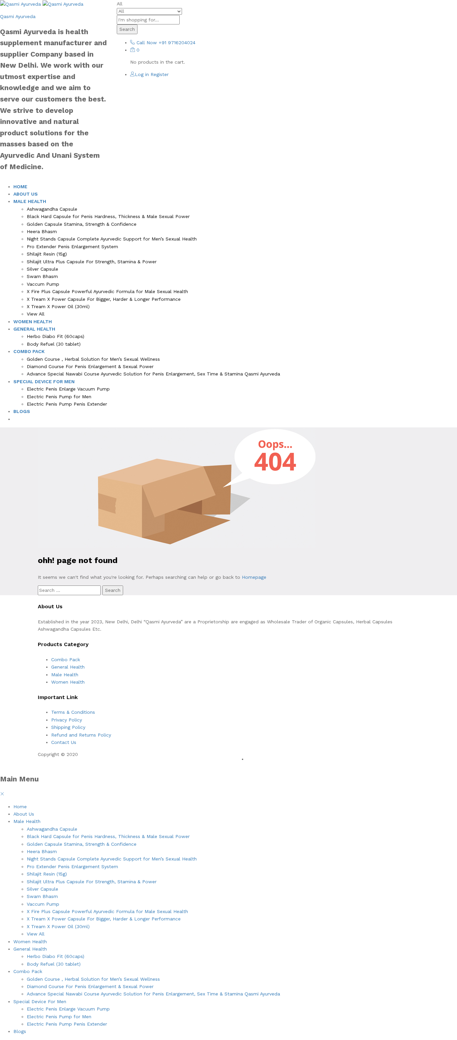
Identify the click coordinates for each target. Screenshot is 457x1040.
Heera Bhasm (42, 231)
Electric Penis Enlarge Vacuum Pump (68, 389)
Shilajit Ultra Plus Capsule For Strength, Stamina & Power (92, 261)
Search (127, 29)
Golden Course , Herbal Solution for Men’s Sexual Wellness (93, 359)
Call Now (146, 42)
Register (160, 74)
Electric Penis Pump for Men (59, 396)
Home (20, 186)
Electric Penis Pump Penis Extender (67, 404)
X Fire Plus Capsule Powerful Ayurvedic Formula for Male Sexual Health (107, 291)
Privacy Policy (66, 719)
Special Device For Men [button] (44, 381)
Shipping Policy (68, 727)
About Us (25, 194)
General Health (68, 667)
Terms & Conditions (73, 712)
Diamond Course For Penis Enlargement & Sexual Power (90, 366)
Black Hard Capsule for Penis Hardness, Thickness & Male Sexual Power (108, 216)
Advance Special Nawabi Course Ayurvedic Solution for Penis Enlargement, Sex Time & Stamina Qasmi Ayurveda (153, 373)
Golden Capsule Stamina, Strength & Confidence (81, 224)
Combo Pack (65, 659)
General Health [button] (34, 329)
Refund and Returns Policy (81, 735)
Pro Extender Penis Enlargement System (72, 246)
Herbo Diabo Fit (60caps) (55, 336)
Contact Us (63, 742)
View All (35, 314)
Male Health (64, 674)
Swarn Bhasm (42, 276)
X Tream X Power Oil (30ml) (58, 306)
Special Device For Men (39, 1001)
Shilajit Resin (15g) (47, 254)
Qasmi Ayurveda (17, 16)
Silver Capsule (42, 269)
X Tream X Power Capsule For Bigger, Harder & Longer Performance (104, 299)
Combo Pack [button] (28, 351)
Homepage (254, 577)
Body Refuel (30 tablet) (54, 344)
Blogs (21, 411)
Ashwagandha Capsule (52, 209)
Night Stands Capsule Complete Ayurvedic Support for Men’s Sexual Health (112, 238)
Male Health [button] (29, 201)
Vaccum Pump (43, 284)
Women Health (32, 321)
